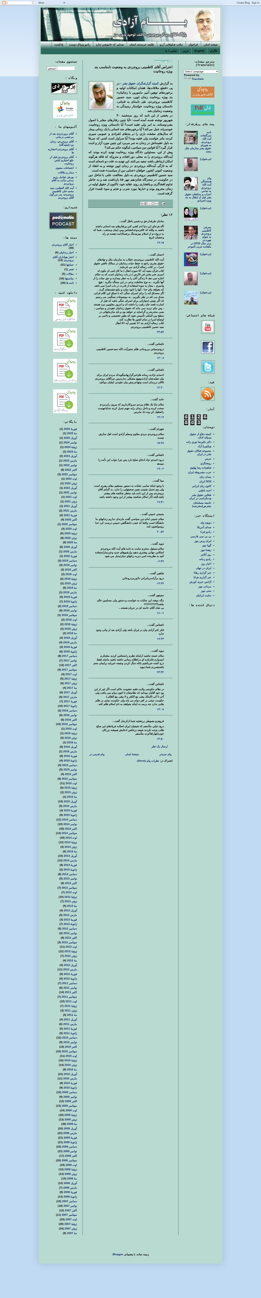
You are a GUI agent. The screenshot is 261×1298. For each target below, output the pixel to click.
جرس (208, 458)
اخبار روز (206, 563)
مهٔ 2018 (72, 633)
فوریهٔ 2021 (70, 515)
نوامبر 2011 (70, 987)
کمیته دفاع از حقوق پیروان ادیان (200, 435)
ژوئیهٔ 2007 (70, 1223)
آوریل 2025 (70, 437)
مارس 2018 (70, 642)
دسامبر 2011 (69, 983)
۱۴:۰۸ (160, 709)
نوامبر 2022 (70, 465)
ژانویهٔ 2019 (70, 601)
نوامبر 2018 (70, 610)
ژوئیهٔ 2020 (70, 533)
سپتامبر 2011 (69, 996)
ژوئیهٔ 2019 (70, 578)
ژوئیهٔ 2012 (70, 951)
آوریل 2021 (70, 506)
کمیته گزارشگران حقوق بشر (140, 83)
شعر (71, 269)
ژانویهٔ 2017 (70, 705)
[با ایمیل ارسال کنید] (157, 203)
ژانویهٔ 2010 (70, 1087)
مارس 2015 (70, 805)
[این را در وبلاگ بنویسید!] (153, 203)
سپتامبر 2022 (69, 474)
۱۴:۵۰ (160, 738)
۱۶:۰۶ (160, 612)
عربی (186, 50)
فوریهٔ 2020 (70, 556)
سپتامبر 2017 (69, 669)
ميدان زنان (205, 476)
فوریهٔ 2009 (70, 1137)
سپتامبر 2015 (69, 778)
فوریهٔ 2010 (70, 1083)
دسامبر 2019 (69, 560)
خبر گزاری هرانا (202, 577)
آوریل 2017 (70, 692)
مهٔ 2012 (72, 960)
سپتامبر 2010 (69, 1051)
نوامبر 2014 (70, 824)
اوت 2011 (71, 1001)
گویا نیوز (206, 545)
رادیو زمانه (205, 559)
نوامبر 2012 (70, 933)
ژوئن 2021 (71, 501)
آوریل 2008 (70, 1183)
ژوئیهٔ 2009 (70, 1114)
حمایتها (70, 264)
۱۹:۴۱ (160, 502)
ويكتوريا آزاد (204, 446)
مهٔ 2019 (72, 587)
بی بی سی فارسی (200, 536)
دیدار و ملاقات (66, 172)
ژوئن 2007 (71, 1228)
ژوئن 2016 (71, 737)
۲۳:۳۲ (160, 672)
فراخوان (193, 44)
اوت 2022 (71, 478)
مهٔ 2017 (72, 687)
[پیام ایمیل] (163, 203)
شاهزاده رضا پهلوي (200, 467)
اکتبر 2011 (71, 992)
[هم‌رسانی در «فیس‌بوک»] (146, 203)
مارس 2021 (70, 510)
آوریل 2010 (70, 1074)
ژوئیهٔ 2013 (70, 896)
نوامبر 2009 (70, 1096)
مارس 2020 (70, 551)
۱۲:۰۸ (160, 357)
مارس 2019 (70, 592)
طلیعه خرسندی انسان (142, 44)
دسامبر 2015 (69, 765)
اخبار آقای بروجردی (63, 244)
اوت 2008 (71, 1164)
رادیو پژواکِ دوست (79, 44)
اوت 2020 (71, 528)
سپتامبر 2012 (69, 942)
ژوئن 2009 (71, 1119)
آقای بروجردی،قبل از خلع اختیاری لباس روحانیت (62, 160)
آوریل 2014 (70, 855)
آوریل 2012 (70, 965)
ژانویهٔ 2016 (70, 760)
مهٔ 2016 (72, 742)
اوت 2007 (71, 1219)
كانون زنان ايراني (201, 485)
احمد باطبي (205, 490)
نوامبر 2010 (70, 1042)
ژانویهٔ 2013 (70, 923)
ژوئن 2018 (71, 628)
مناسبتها (69, 278)
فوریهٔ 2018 (70, 646)
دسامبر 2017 (69, 655)
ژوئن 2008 (71, 1173)
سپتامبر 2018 (69, 615)
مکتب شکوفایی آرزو (171, 44)
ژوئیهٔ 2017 (70, 678)
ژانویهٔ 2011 (70, 1033)
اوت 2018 (71, 619)
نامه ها (70, 282)
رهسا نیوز (206, 549)
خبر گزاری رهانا (202, 572)
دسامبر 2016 (69, 710)
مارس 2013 (70, 915)
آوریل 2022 (70, 487)
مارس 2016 (70, 751)
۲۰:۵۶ (160, 531)
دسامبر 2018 (69, 606)
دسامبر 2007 (69, 1201)
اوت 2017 (71, 674)
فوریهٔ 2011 (70, 1028)
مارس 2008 (70, 1187)
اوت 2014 (71, 837)
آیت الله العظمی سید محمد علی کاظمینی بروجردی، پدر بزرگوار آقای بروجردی (61, 192)
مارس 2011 (70, 1024)
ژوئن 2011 (71, 1010)
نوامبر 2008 (70, 1151)
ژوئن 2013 (71, 901)
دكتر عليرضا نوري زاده (198, 441)
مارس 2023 (70, 460)
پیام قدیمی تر (97, 754)
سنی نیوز (206, 590)
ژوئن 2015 (71, 792)
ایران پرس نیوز (202, 540)
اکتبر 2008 (71, 1155)
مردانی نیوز (204, 586)
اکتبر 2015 (71, 774)
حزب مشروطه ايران (199, 472)
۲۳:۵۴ (160, 331)
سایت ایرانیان (203, 595)
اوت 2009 (71, 1110)
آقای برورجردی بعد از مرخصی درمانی (61, 135)
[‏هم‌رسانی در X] (149, 203)
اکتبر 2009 (71, 1101)
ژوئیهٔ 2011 (70, 1005)
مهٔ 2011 (72, 1014)
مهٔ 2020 (72, 542)
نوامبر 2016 (70, 715)
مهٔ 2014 (72, 851)
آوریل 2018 (70, 637)
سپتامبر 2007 (69, 1214)
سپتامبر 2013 (69, 887)
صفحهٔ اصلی (132, 754)
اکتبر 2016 (71, 719)
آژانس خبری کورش (200, 581)
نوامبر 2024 (70, 442)
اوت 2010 (71, 1055)
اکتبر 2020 (71, 519)
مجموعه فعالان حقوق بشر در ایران (199, 452)
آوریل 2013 (70, 910)
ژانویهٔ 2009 (70, 1142)
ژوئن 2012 (71, 955)
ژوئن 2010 (71, 1064)
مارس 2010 (70, 1078)
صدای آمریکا (204, 527)
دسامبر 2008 (69, 1146)
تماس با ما (171, 50)
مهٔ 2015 (72, 796)
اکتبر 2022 (71, 469)
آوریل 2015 (70, 801)
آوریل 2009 (70, 1128)
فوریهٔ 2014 (70, 864)
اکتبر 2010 (71, 1046)
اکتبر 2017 (71, 665)
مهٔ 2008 (72, 1178)
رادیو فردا (205, 531)
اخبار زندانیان (66, 252)
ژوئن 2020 (71, 537)
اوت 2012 (71, 946)
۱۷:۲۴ (160, 638)
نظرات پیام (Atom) (148, 760)
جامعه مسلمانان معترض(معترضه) (201, 504)
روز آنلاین (206, 554)
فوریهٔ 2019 (70, 596)
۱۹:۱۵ (160, 242)
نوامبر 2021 (70, 492)
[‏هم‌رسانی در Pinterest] (142, 203)
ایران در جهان (203, 568)
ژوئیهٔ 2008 (70, 1169)
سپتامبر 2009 (69, 1105)
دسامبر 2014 (69, 819)
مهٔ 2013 (72, 905)
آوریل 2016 (70, 746)
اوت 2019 (71, 574)
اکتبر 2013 (71, 883)
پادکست (58, 44)
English (199, 50)
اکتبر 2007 (71, 1210)
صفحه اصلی (211, 44)
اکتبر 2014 (71, 828)
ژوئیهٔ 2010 (70, 1060)
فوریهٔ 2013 (70, 919)
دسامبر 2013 (69, 874)
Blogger (118, 1254)
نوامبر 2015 (70, 769)
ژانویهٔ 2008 (70, 1196)
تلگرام (213, 50)
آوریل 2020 (70, 546)
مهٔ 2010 (72, 1069)
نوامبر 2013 (70, 878)
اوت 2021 (71, 496)
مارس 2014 (70, 860)
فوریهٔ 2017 (70, 701)
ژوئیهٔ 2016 (70, 733)
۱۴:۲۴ (160, 583)
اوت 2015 (71, 783)
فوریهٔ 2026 (70, 428)
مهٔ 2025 (72, 433)
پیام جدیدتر (165, 754)
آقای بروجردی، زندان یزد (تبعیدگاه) (62, 143)
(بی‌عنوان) (205, 158)
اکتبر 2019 (71, 569)
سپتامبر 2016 (69, 724)
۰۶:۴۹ (160, 561)
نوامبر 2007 (70, 1205)
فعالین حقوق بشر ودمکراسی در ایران (200, 496)
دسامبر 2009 (69, 1092)
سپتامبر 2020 (69, 524)
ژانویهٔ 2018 (70, 651)
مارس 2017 (70, 696)
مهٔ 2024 (72, 451)
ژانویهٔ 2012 (70, 978)
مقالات (70, 273)
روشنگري (205, 463)
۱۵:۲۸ (160, 442)
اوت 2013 (71, 892)
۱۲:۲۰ (160, 387)
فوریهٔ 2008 (70, 1192)
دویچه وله (205, 522)
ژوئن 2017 (71, 683)
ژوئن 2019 (71, 583)
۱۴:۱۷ (160, 417)
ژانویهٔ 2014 (70, 869)
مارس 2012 (70, 969)
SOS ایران (205, 481)
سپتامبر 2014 (69, 833)
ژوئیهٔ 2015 (70, 787)
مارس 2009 (70, 1133)
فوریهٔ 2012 (70, 974)
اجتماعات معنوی (65, 167)
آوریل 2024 (70, 455)
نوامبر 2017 (70, 660)
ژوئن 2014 (71, 846)
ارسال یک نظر (160, 746)
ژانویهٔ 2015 (70, 814)
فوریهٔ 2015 (70, 810)
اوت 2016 (71, 728)
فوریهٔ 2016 (70, 755)
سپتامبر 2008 (69, 1160)
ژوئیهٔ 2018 (70, 624)
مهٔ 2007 (72, 1233)
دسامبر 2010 (69, 1037)
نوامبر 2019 (70, 565)
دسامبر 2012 (69, 928)
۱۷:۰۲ (160, 468)
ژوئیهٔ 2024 (70, 447)
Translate (198, 78)
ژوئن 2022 (71, 483)
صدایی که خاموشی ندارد (110, 44)
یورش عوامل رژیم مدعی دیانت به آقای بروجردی (62, 180)
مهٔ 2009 (72, 1123)
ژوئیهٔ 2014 (70, 842)
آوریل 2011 (70, 1019)
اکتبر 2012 (71, 937)
